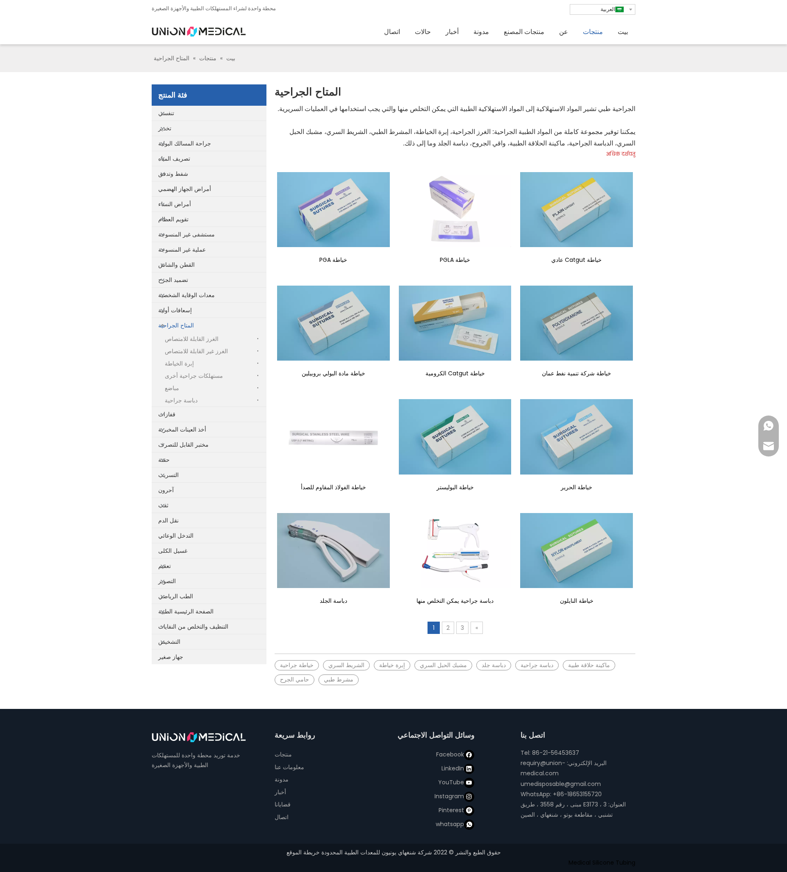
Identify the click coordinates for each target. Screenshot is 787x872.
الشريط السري (346, 665)
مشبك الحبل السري (443, 665)
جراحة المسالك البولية (184, 143)
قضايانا (283, 804)
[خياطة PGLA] (455, 210)
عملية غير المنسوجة (182, 249)
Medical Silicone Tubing (602, 862)
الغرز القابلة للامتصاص (191, 339)
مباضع (172, 388)
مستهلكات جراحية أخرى (194, 376)
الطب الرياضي (175, 596)
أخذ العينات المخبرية (182, 429)
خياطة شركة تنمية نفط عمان (576, 373)
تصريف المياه (174, 158)
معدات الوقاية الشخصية (186, 295)
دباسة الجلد (333, 601)
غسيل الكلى (172, 551)
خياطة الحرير (576, 487)
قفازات (166, 414)
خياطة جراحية (297, 665)
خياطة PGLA (455, 260)
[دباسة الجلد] (333, 550)
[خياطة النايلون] (576, 550)
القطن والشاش (176, 265)
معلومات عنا (289, 767)
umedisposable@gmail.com (561, 784)
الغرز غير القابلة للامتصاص (196, 351)
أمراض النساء (174, 204)
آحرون (166, 490)
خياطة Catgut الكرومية (455, 373)
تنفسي (166, 113)
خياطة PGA (333, 260)
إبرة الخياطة (179, 363)
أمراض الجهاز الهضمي (184, 189)
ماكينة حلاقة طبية (589, 665)
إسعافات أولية (175, 310)
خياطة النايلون (577, 601)
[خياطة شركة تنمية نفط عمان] (576, 323)
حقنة (164, 460)
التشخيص (169, 642)
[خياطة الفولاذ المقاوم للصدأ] (333, 437)
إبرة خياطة (392, 665)
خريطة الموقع (303, 852)
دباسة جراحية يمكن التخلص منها (455, 601)
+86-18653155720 (577, 794)
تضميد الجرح (173, 280)
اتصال (282, 817)
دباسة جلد (494, 665)
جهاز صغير (170, 657)
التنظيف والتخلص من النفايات (193, 626)
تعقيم (164, 566)
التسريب (168, 475)
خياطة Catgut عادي (576, 260)
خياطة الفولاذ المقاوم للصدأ (333, 487)
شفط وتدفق (173, 174)
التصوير (167, 581)
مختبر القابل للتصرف (183, 445)
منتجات (283, 754)
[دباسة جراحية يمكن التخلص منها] (455, 550)
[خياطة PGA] (333, 210)
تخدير (164, 128)
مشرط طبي (338, 679)
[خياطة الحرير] (576, 437)
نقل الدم (168, 520)
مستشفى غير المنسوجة (186, 234)
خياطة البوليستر (455, 487)
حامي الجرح (294, 679)
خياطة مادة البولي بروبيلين (333, 373)
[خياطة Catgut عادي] (576, 210)
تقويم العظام (173, 219)
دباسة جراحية (181, 400)
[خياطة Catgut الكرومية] (455, 323)
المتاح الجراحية (176, 325)
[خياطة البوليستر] (455, 437)
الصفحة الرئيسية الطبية (186, 611)
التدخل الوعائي (175, 535)
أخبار (280, 792)
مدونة (282, 779)
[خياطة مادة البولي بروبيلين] (333, 323)
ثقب (163, 505)
